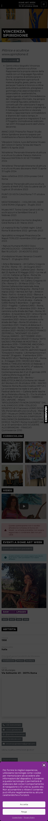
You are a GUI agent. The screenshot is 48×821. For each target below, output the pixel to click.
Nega (24, 811)
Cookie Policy (17, 817)
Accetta (24, 804)
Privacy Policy (29, 817)
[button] (44, 765)
